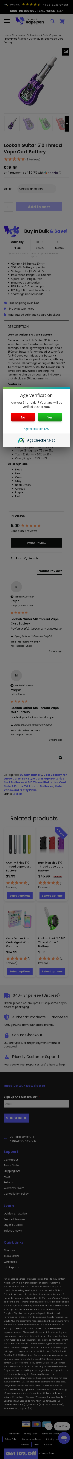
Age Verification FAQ (36, 428)
